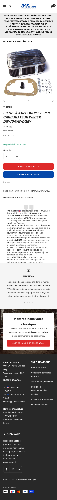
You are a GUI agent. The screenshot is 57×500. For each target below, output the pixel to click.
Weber (7, 106)
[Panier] (52, 6)
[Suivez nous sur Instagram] (13, 469)
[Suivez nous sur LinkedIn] (19, 469)
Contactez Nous (38, 367)
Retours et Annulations (42, 399)
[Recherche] (10, 6)
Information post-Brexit (42, 381)
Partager (7, 182)
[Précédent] (4, 101)
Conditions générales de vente (41, 374)
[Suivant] (52, 101)
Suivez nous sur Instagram (28, 343)
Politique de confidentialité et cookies (39, 390)
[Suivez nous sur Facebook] (6, 469)
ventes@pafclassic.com (14, 401)
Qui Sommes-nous (40, 404)
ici (47, 296)
